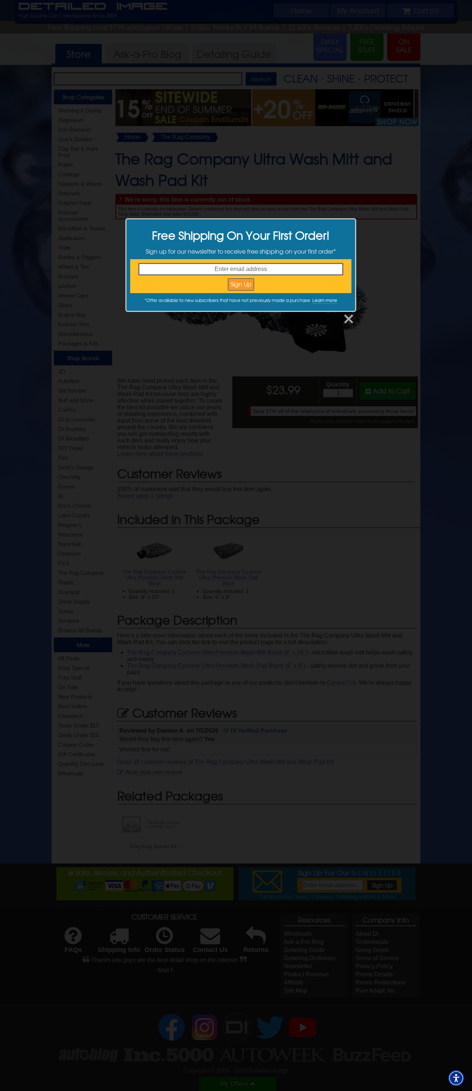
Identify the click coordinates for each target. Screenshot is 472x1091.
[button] (456, 1078)
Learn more (324, 300)
